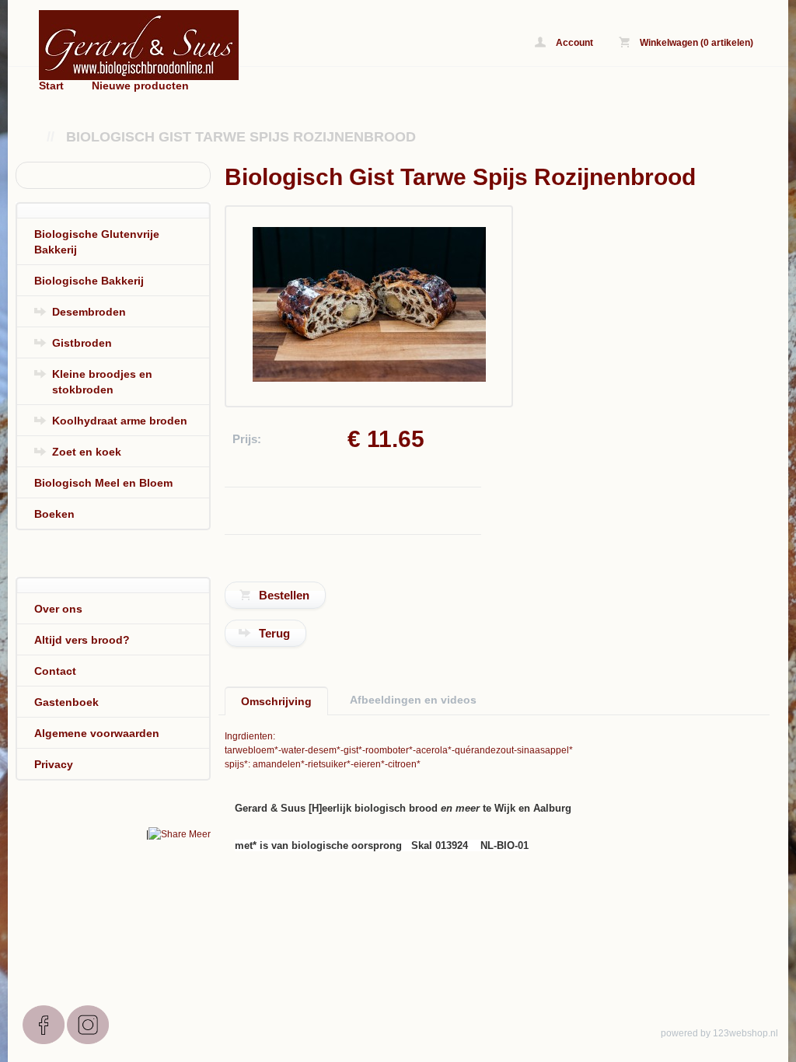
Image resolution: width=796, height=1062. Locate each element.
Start (51, 85)
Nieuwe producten (140, 85)
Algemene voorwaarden (96, 733)
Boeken (54, 514)
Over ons (58, 609)
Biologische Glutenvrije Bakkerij (96, 242)
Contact (55, 671)
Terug (274, 633)
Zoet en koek (86, 451)
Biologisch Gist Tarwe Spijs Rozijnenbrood (241, 137)
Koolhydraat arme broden (119, 420)
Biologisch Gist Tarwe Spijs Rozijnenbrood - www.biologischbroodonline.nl (233, 44)
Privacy (53, 764)
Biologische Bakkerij (89, 280)
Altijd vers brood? (82, 640)
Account (573, 42)
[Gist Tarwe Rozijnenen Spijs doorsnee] (369, 378)
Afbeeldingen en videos (413, 699)
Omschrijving (276, 701)
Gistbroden (82, 343)
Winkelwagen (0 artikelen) (695, 42)
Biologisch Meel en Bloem (103, 483)
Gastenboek (66, 702)
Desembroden (89, 312)
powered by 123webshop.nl (719, 1033)
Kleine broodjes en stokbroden (102, 382)
